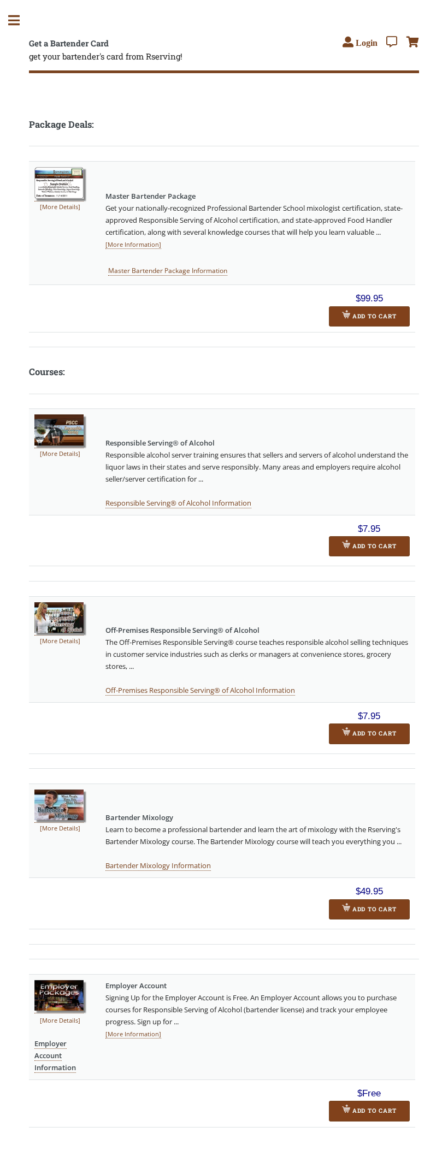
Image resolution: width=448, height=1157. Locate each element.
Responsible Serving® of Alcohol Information (178, 503)
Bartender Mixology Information (158, 865)
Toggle (19, 20)
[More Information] (133, 244)
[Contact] (391, 42)
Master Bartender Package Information (167, 270)
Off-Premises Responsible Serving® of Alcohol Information (200, 690)
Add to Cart (373, 316)
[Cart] (412, 42)
